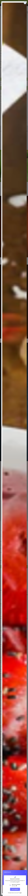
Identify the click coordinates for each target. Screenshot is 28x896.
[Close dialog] (25, 3)
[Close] (25, 872)
